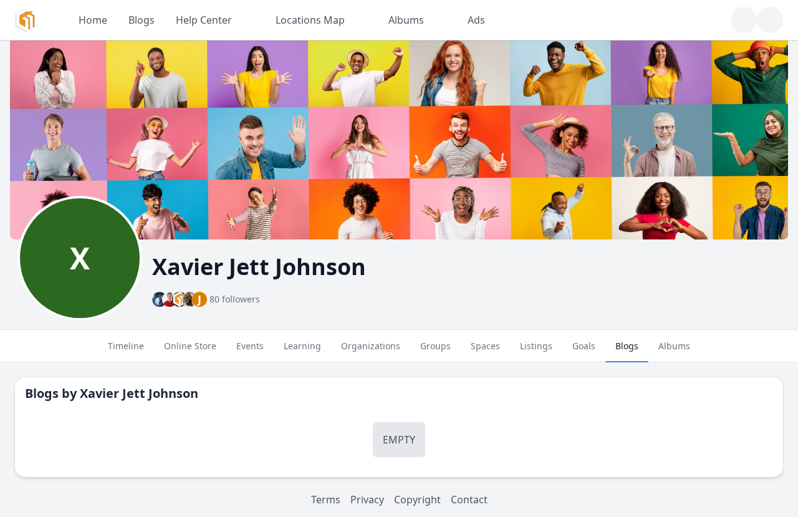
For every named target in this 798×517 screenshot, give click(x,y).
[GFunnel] (26, 19)
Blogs (626, 346)
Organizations (370, 346)
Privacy (367, 499)
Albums (674, 346)
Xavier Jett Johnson (139, 393)
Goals (583, 346)
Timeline (126, 346)
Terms (325, 499)
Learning (302, 346)
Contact (469, 499)
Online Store (190, 346)
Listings (536, 346)
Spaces (485, 346)
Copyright (417, 499)
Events (250, 346)
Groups (435, 346)
